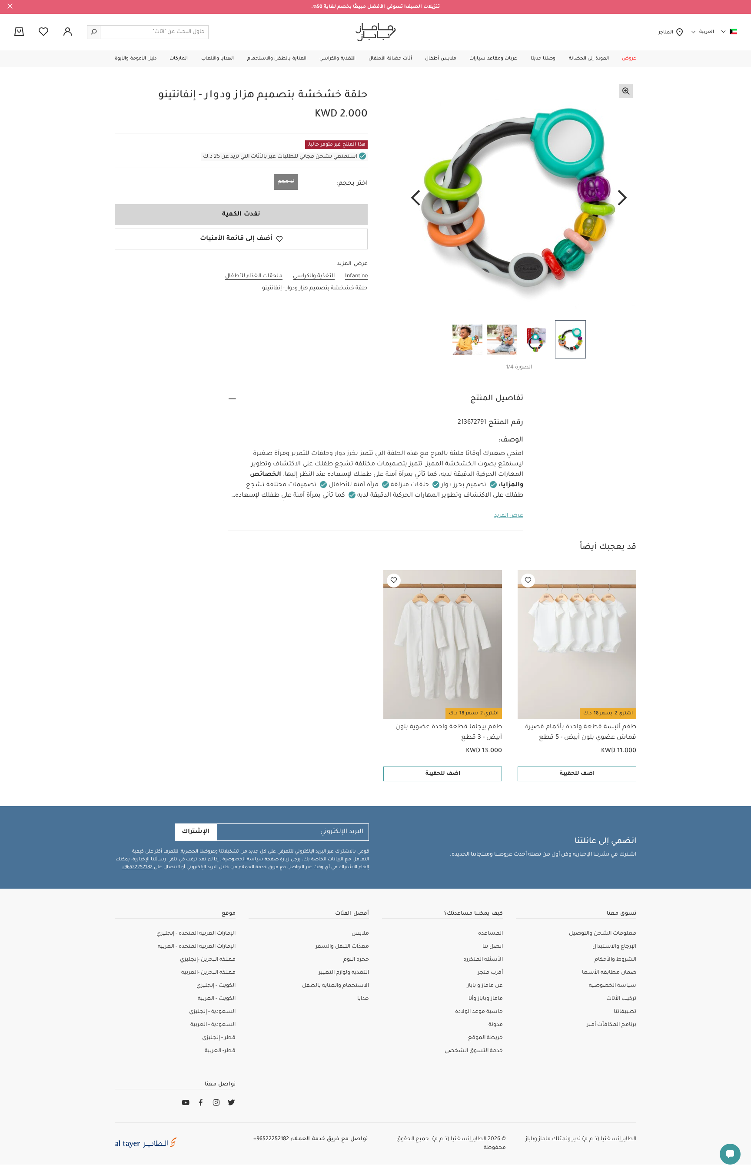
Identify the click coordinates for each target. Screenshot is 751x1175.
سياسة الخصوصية (242, 859)
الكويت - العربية (217, 999)
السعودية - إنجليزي (212, 1012)
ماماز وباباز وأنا (486, 999)
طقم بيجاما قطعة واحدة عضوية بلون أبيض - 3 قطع (448, 732)
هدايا (363, 999)
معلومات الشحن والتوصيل (602, 934)
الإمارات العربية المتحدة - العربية (197, 947)
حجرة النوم (356, 960)
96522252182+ (137, 867)
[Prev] (622, 199)
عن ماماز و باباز (485, 986)
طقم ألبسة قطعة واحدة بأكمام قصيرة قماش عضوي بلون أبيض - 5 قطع (580, 732)
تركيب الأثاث (621, 999)
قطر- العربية (220, 1051)
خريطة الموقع (485, 1038)
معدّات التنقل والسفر (342, 947)
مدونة (495, 1025)
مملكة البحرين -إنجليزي (208, 960)
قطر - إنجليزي (219, 1038)
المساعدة (490, 934)
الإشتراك (195, 832)
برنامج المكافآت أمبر (611, 1025)
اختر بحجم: (352, 183)
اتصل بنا (492, 947)
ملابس (360, 934)
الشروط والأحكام (615, 960)
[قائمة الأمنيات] (528, 581)
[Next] (415, 199)
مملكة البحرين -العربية (208, 973)
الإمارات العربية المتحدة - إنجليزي (196, 934)
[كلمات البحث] (93, 32)
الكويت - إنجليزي (216, 986)
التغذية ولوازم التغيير (344, 973)
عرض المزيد (508, 516)
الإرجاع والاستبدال (614, 947)
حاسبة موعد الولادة (479, 1012)
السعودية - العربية (213, 1025)
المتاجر (666, 32)
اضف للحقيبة (577, 774)
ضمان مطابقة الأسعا (609, 973)
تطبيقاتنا (625, 1012)
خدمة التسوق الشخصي (474, 1051)
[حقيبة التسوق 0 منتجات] (19, 32)
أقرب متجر (490, 973)
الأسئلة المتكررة (483, 960)
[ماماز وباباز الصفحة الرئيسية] (375, 32)
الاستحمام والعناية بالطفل (335, 986)
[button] (629, 59)
